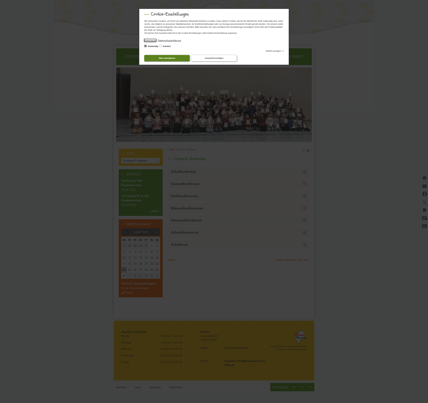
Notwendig (152, 46)
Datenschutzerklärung (169, 40)
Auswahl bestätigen (214, 58)
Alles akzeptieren (167, 58)
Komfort (166, 46)
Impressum (150, 40)
